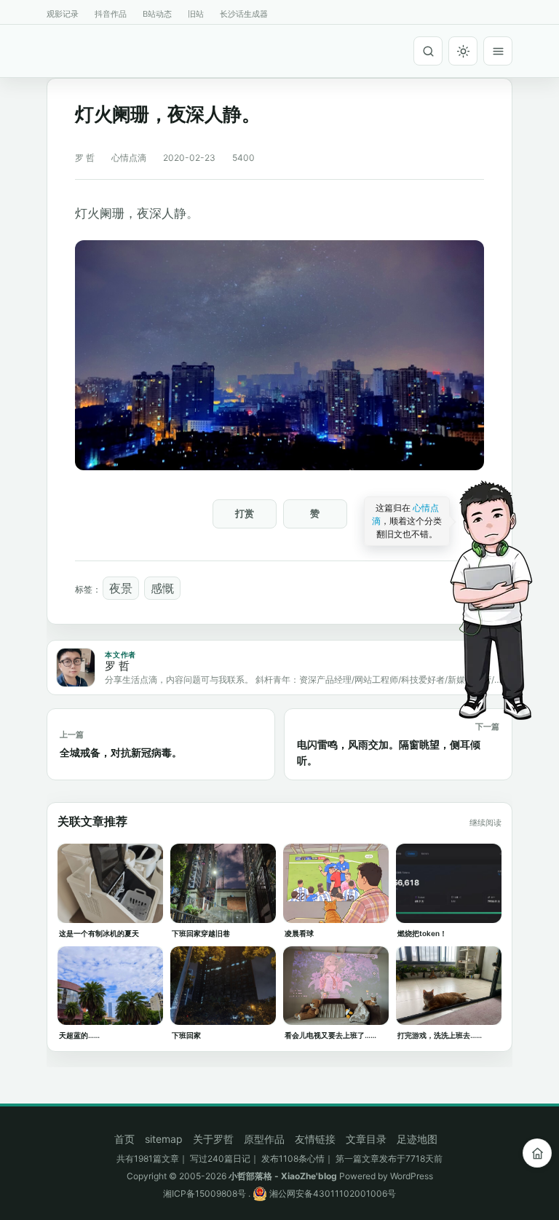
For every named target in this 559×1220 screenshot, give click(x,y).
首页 (124, 1139)
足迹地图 (417, 1139)
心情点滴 (128, 157)
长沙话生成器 (244, 14)
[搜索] (428, 51)
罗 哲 (85, 157)
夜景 (120, 588)
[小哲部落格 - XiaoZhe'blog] (52, 49)
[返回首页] (537, 1153)
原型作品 (264, 1139)
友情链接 (315, 1139)
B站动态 (157, 14)
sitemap (164, 1139)
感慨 (162, 588)
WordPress (411, 1176)
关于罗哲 (213, 1139)
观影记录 (63, 14)
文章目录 (366, 1139)
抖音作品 (111, 14)
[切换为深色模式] (462, 51)
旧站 (196, 14)
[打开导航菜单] (497, 51)
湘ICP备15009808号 (204, 1193)
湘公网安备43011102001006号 (331, 1193)
